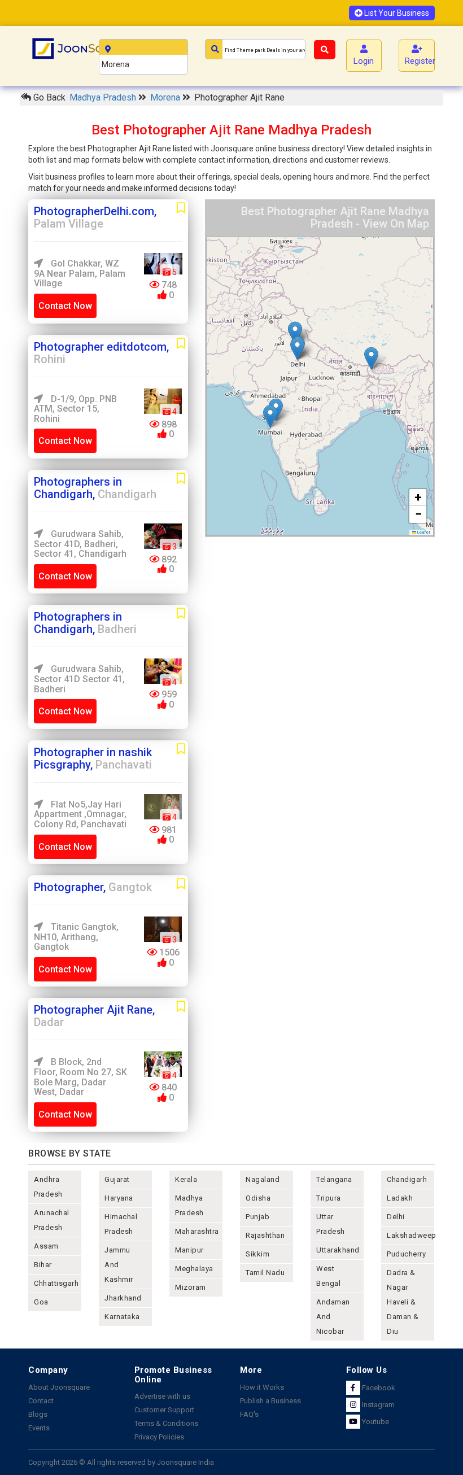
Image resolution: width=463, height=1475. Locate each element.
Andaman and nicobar (333, 1317)
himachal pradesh (120, 1224)
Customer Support (164, 1410)
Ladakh (400, 1198)
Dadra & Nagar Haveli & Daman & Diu (403, 1302)
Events (39, 1428)
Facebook (377, 1388)
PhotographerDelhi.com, (95, 217)
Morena (166, 97)
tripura (328, 1198)
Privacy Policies (159, 1437)
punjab (257, 1216)
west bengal (328, 1276)
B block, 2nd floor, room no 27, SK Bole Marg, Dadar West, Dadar (80, 1077)
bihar (43, 1264)
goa (41, 1302)
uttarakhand (338, 1250)
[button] (297, 348)
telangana (334, 1179)
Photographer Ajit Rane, (94, 1016)
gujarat (117, 1179)
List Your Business (395, 13)
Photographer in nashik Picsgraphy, (93, 758)
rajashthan (265, 1235)
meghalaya (194, 1268)
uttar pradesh (330, 1224)
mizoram (190, 1287)
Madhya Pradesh (103, 97)
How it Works (262, 1387)
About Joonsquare (59, 1387)
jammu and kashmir (118, 1265)
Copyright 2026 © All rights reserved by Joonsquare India (121, 1462)
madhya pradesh (189, 1205)
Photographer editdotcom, (101, 353)
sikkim (257, 1254)
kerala (186, 1179)
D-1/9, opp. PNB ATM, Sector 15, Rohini (75, 409)
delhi (396, 1216)
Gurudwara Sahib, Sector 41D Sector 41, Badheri (79, 679)
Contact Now (65, 305)
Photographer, (93, 887)
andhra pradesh (48, 1186)
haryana (118, 1198)
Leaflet (423, 532)
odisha (258, 1198)
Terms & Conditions (166, 1423)
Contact (41, 1401)
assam (46, 1246)
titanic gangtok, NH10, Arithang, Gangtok (76, 937)
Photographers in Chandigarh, (95, 488)
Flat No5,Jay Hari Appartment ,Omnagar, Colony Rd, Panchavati (80, 814)
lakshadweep (410, 1235)
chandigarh (407, 1179)
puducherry (406, 1254)
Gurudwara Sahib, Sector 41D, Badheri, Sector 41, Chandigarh (80, 544)
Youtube (374, 1421)
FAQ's (249, 1414)
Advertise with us (162, 1396)
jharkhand (123, 1298)
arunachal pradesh (51, 1220)
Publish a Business (270, 1401)
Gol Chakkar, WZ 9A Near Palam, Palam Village (79, 273)
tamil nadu (265, 1272)
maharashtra (197, 1231)
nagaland (262, 1179)
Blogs (37, 1414)
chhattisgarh (56, 1283)
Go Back (48, 97)
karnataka (122, 1316)
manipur (189, 1250)
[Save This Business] (181, 208)
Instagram (377, 1404)
